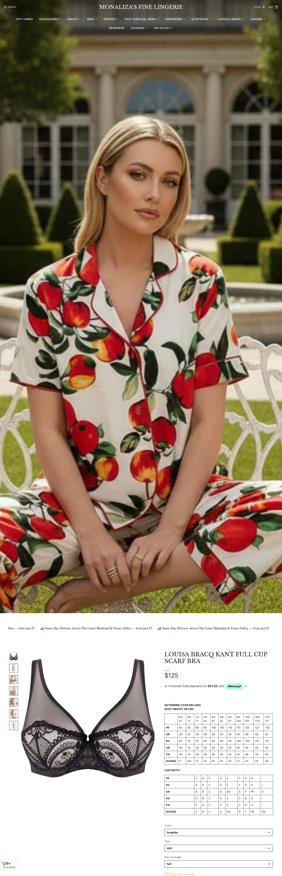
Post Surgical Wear (140, 19)
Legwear (137, 28)
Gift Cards (24, 19)
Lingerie (256, 19)
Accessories (48, 19)
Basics (73, 19)
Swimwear (116, 28)
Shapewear (173, 19)
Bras (90, 19)
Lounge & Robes (229, 19)
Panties (109, 19)
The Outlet (161, 28)
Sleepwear (199, 19)
